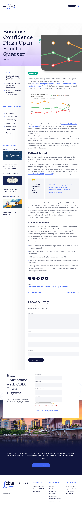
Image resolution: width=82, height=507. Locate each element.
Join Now (71, 6)
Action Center (70, 486)
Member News (11, 126)
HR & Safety (10, 113)
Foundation (52, 491)
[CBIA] (11, 6)
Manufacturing (11, 120)
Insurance (52, 494)
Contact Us (52, 486)
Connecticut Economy (35, 287)
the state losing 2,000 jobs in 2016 (40, 174)
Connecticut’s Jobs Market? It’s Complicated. (13, 85)
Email (30, 341)
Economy (9, 110)
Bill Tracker (69, 494)
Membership (53, 496)
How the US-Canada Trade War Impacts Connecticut (13, 78)
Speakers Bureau (54, 501)
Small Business (11, 130)
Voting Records (70, 491)
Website (30, 350)
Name (30, 332)
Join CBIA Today (41, 465)
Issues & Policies (11, 117)
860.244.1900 (37, 491)
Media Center (10, 123)
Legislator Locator (71, 489)
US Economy (64, 287)
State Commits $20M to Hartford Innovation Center (13, 92)
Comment (31, 313)
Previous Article (36, 293)
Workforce (9, 133)
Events (51, 489)
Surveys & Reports (51, 287)
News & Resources (55, 499)
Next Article (71, 293)
